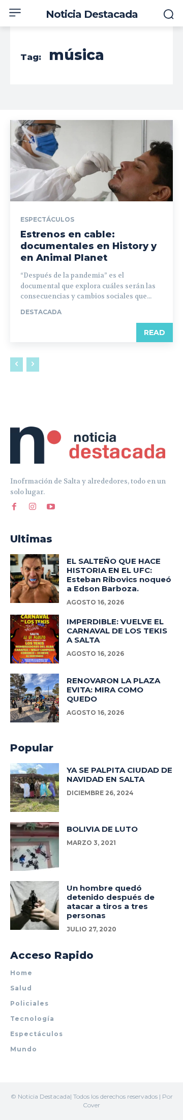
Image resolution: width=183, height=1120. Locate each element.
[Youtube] (51, 507)
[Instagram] (32, 507)
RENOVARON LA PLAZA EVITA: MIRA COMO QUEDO (113, 690)
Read (154, 332)
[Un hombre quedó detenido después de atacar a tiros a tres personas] (34, 905)
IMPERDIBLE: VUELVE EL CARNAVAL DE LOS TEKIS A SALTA (117, 631)
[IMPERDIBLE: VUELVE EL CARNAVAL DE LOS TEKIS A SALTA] (34, 639)
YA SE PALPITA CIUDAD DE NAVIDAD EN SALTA (119, 774)
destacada (41, 312)
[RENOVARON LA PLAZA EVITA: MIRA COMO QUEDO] (34, 698)
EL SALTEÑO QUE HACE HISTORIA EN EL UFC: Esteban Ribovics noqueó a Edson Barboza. (119, 574)
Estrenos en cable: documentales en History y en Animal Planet (88, 246)
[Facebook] (14, 507)
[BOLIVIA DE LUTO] (34, 846)
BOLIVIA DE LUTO (102, 829)
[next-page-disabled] (32, 364)
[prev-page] (16, 364)
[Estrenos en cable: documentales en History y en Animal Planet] (91, 160)
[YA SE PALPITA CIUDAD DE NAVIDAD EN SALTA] (34, 787)
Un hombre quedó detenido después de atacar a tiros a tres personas (111, 901)
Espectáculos (47, 220)
